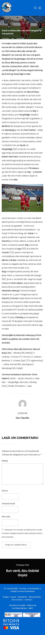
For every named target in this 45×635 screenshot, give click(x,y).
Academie (22, 597)
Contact (28, 599)
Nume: (5, 490)
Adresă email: (8, 503)
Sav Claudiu (6, 38)
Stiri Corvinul (17, 599)
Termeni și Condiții (17, 605)
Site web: (6, 516)
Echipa (6, 597)
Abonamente (35, 597)
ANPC (31, 608)
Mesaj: (5, 460)
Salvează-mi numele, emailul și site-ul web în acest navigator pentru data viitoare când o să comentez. (22, 533)
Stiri (13, 38)
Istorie (13, 597)
